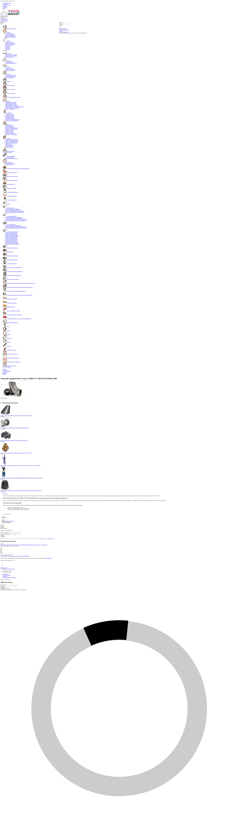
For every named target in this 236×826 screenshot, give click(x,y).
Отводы (8, 40)
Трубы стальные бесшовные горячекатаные (14, 212)
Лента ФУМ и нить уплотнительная (14, 314)
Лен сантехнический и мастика (13, 310)
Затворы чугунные (9, 147)
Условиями (42, 538)
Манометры (9, 162)
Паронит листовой (11, 306)
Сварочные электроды (11, 350)
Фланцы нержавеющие (10, 34)
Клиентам (5, 6)
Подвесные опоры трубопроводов (14, 275)
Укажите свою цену (4, 533)
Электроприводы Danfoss (12, 180)
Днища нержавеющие (10, 70)
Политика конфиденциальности (9, 577)
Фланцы (8, 32)
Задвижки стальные (9, 116)
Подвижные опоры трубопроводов (14, 267)
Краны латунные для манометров (12, 107)
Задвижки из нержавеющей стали (12, 119)
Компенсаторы (10, 251)
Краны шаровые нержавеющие (11, 105)
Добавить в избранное (6, 522)
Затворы (8, 138)
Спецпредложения (7, 3)
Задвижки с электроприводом (11, 120)
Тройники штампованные (10, 63)
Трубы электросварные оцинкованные (13, 217)
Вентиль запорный (11, 151)
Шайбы (8, 334)
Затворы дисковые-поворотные (12, 140)
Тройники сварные (9, 62)
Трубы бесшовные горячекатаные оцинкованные (15, 220)
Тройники (9, 60)
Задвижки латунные (9, 115)
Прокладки (9, 338)
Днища (8, 67)
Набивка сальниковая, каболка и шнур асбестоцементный (19, 318)
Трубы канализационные (12, 247)
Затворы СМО (8, 143)
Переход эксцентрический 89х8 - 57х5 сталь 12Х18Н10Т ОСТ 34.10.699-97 (16, 415)
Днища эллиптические (10, 69)
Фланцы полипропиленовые (11, 238)
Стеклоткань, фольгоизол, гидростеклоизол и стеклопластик (19, 295)
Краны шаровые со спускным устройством (14, 106)
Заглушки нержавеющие (10, 75)
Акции (4, 369)
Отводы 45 (7, 48)
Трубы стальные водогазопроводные (13, 210)
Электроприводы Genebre (12, 176)
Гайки (8, 330)
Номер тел (3, 586)
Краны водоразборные (10, 108)
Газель (1, 544)
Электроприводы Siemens (12, 192)
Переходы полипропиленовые (11, 236)
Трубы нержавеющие (11, 224)
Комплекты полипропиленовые (12, 243)
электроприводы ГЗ (11, 184)
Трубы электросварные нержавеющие (13, 225)
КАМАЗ (24, 544)
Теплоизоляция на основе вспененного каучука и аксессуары (20, 287)
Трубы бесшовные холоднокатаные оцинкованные (16, 219)
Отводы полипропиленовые (11, 234)
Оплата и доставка (7, 5)
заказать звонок (3, 21)
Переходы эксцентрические (11, 55)
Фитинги (9, 81)
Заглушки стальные (9, 77)
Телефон (2, 535)
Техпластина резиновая (12, 302)
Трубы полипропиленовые (12, 231)
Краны (8, 101)
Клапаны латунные (9, 130)
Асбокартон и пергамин (12, 299)
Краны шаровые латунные (11, 102)
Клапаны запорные (9, 126)
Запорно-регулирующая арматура (14, 97)
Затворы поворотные (9, 145)
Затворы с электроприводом (11, 141)
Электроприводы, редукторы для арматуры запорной (18, 168)
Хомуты (8, 342)
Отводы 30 (7, 49)
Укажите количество (4, 532)
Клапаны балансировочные (11, 127)
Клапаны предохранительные (11, 128)
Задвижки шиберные (9, 118)
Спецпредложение (7, 366)
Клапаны (9, 124)
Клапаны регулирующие (10, 133)
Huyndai (28, 544)
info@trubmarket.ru (4, 19)
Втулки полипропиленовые (11, 237)
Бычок (18, 544)
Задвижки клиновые (9, 117)
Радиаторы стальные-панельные (13, 361)
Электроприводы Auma (12, 172)
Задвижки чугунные (9, 113)
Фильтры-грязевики (11, 156)
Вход (4, 8)
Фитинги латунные (11, 93)
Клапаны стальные (9, 132)
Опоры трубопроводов (11, 263)
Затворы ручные (8, 146)
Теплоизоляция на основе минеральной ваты (16, 291)
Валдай (5, 544)
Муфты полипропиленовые (11, 232)
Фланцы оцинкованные (10, 35)
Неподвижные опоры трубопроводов (15, 271)
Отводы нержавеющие (10, 44)
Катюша (15, 544)
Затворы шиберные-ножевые (11, 139)
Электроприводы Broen (12, 196)
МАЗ (21, 544)
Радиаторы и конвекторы (12, 354)
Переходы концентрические (11, 54)
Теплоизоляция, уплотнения (13, 279)
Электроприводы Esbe (11, 188)
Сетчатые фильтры (9, 157)
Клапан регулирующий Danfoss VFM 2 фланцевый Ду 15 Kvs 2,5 (14, 440)
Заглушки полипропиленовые (11, 241)
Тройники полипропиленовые (11, 235)
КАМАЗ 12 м (40, 544)
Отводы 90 (7, 46)
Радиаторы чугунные (11, 365)
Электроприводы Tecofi (12, 199)
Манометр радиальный (10, 163)
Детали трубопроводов (12, 28)
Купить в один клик (10, 521)
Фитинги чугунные (11, 89)
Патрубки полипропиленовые (11, 242)
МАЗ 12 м (35, 544)
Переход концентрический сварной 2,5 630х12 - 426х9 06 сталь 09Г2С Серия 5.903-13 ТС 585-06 (20, 490)
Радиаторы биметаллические (13, 357)
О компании (5, 4)
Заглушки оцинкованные (10, 76)
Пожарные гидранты (7, 152)
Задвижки (9, 112)
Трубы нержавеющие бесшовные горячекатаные (15, 227)
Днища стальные (8, 68)
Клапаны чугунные (9, 131)
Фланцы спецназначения (10, 36)
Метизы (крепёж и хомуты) (12, 322)
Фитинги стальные (11, 85)
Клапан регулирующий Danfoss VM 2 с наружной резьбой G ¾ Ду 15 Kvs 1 (16, 452)
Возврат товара (49, 558)
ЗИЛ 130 (12, 544)
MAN (31, 544)
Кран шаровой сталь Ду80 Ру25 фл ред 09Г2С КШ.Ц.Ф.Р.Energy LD (14, 427)
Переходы (9, 53)
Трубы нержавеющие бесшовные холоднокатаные (15, 226)
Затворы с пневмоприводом (11, 142)
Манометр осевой (9, 164)
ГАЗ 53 (8, 544)
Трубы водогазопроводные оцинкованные (14, 218)
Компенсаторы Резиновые (12, 259)
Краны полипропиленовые (11, 240)
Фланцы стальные (9, 33)
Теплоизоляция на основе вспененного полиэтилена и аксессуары (21, 283)
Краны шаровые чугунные (11, 104)
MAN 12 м (45, 544)
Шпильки (9, 346)
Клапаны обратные (9, 125)
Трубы (8, 203)
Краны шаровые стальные (10, 103)
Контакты (5, 7)
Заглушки (9, 74)
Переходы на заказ (9, 56)
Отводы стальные (9, 42)
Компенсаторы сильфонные (13, 255)
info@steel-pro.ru (3, 567)
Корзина (2, 15)
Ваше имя (2, 584)
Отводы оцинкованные (10, 43)
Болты (8, 326)
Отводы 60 (7, 47)
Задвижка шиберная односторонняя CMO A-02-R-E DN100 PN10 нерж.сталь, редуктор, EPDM (20, 465)
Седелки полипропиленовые (11, 239)
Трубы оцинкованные (11, 216)
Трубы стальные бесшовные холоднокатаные (14, 211)
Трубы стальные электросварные (12, 208)
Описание (5, 493)
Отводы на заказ (8, 45)
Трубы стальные (10, 207)
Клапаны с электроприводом (11, 134)
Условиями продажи (50, 538)
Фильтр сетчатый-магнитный (11, 158)
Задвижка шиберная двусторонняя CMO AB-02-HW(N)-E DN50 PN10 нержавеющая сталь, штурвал (21, 478)
